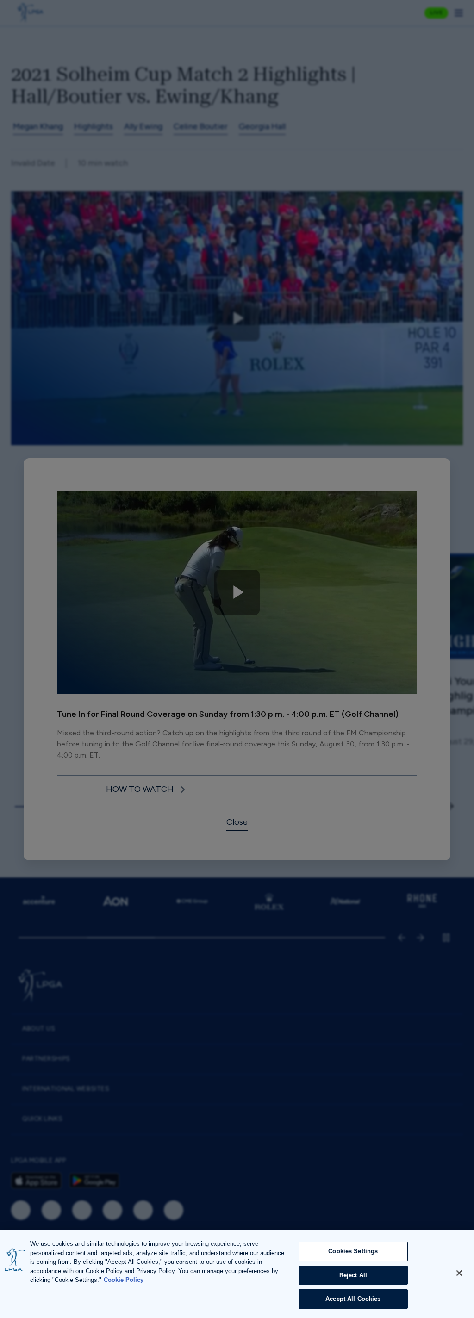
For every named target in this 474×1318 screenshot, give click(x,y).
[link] (147, 789)
